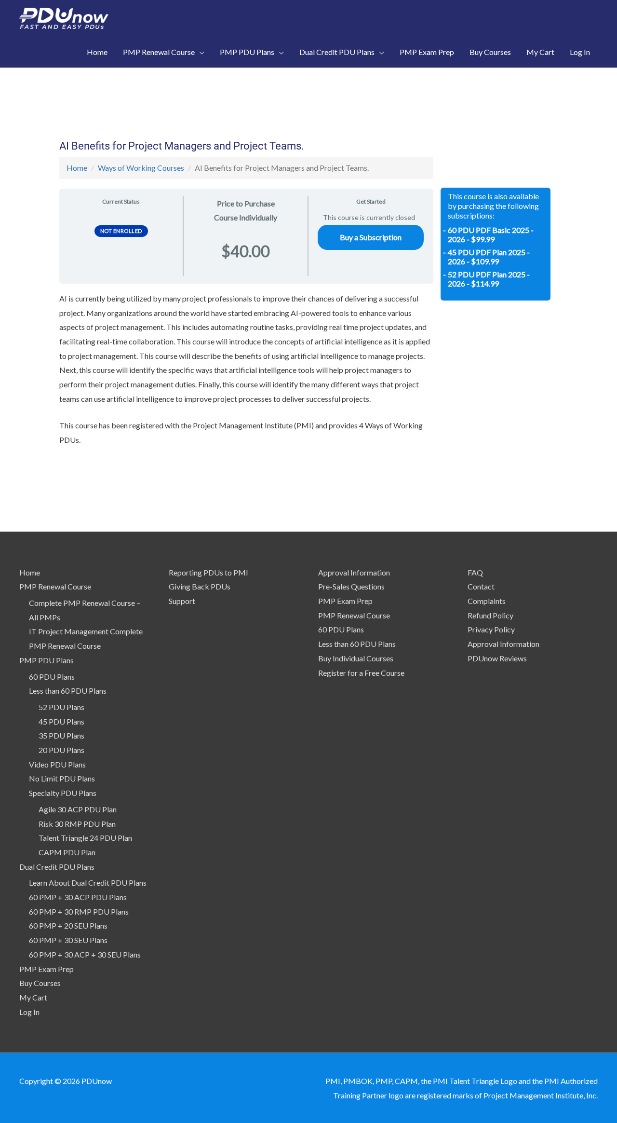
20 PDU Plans (61, 749)
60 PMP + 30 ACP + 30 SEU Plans (85, 954)
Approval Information (354, 572)
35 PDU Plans (61, 735)
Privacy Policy (491, 629)
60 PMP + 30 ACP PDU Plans (78, 897)
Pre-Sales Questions (351, 586)
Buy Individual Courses (355, 658)
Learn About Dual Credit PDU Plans (88, 882)
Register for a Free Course (361, 672)
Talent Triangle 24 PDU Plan (85, 837)
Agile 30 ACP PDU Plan (78, 809)
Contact (481, 586)
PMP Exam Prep (46, 968)
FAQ (475, 572)
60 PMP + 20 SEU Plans (68, 925)
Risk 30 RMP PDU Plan (77, 823)
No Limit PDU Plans (62, 778)
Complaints (487, 600)
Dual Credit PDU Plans (56, 866)
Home (77, 167)
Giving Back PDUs (199, 586)
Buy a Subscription (371, 237)
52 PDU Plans (61, 707)
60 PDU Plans (52, 676)
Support (182, 600)
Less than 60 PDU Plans (68, 690)
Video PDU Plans (57, 764)
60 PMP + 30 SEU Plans (68, 940)
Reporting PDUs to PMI (208, 572)
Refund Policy (490, 615)
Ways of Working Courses (141, 167)
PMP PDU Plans (46, 660)
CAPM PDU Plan (67, 852)
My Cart (33, 997)
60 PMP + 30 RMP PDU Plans (79, 911)
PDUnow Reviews (497, 658)
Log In (29, 1011)
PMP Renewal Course (55, 586)
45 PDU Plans (61, 721)
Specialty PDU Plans (62, 792)
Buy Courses (40, 982)
